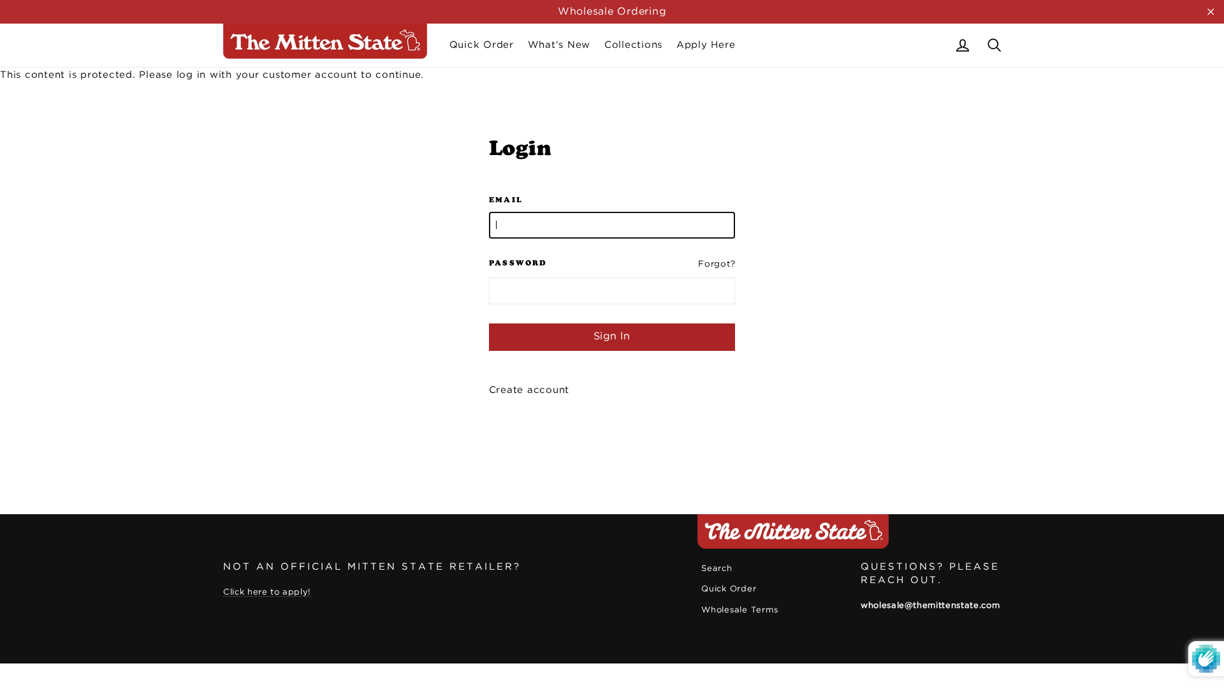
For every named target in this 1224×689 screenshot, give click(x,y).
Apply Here (706, 45)
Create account (529, 390)
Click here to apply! (267, 592)
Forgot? (716, 264)
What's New (559, 45)
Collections (633, 45)
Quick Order (481, 45)
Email (506, 199)
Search (716, 568)
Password (518, 262)
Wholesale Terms (739, 610)
